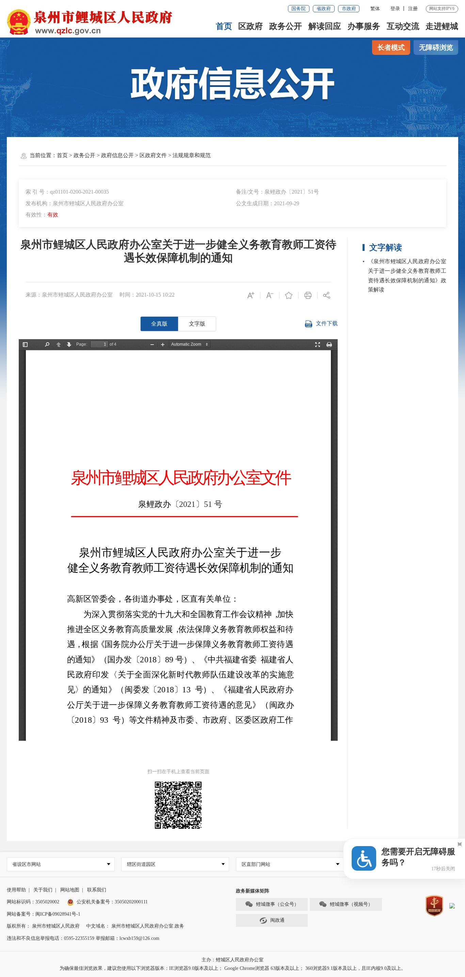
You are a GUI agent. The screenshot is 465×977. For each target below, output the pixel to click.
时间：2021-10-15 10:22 (147, 295)
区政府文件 (153, 155)
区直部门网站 (256, 864)
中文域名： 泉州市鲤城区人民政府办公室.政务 (135, 926)
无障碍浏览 (436, 47)
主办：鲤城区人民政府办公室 (232, 959)
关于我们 (42, 889)
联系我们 (96, 889)
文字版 (197, 324)
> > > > (134, 155)
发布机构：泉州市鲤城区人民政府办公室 (75, 203)
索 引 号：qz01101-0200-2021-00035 (67, 192)
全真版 (159, 324)
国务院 (298, 8)
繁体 (375, 8)
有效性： (42, 214)
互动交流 (403, 26)
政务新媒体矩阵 (252, 890)
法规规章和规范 (192, 155)
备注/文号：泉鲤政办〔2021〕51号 (277, 192)
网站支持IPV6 (441, 8)
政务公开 (285, 26)
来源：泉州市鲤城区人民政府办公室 (69, 295)
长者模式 (391, 47)
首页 (224, 26)
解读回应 (324, 26)
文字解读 (385, 247)
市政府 (349, 8)
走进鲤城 (442, 26)
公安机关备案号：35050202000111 (112, 901)
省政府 (324, 8)
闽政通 (277, 920)
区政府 (250, 26)
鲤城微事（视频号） (351, 904)
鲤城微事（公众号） (277, 904)
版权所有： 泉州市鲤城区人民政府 (43, 926)
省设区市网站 (26, 864)
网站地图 (69, 889)
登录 (395, 8)
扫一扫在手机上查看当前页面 (178, 771)
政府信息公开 (117, 155)
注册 (413, 8)
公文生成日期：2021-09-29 (267, 203)
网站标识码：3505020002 (33, 901)
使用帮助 (16, 889)
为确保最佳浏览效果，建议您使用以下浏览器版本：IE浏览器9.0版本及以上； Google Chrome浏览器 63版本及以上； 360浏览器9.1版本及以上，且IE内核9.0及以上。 (233, 968)
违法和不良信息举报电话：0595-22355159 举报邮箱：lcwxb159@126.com (83, 938)
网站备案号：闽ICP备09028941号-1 (43, 914)
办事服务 (364, 26)
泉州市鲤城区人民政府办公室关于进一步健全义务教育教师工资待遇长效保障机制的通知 (178, 251)
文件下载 (327, 323)
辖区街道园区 (141, 864)
